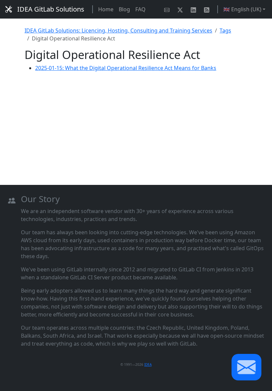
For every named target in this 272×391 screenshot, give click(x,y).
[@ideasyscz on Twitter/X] (181, 9)
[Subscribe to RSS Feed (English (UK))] (208, 9)
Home (105, 9)
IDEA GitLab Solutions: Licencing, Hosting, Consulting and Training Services (118, 30)
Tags (225, 30)
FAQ (140, 9)
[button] (246, 367)
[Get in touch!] (168, 9)
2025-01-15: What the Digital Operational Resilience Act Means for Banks (125, 68)
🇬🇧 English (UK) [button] (242, 9)
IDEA (148, 364)
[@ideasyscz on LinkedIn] (194, 9)
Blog (124, 9)
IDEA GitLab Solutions (50, 9)
